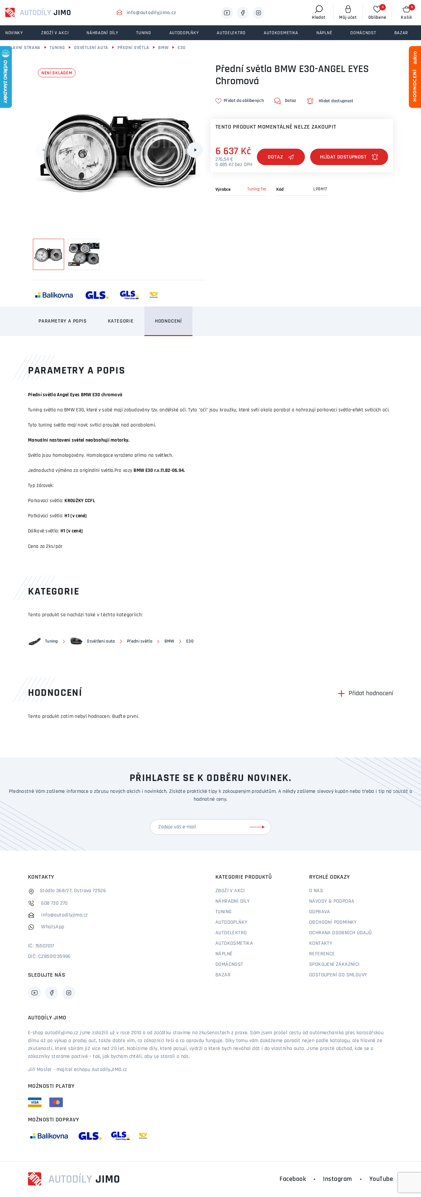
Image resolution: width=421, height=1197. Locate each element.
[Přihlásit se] (258, 827)
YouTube (381, 1179)
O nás (316, 890)
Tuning (57, 47)
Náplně (224, 954)
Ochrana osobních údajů (340, 933)
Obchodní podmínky (333, 922)
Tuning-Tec (256, 189)
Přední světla (133, 47)
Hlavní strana (24, 47)
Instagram (337, 1179)
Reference (322, 954)
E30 (181, 47)
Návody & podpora (331, 901)
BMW (163, 47)
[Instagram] (258, 13)
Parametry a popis (62, 321)
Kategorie (121, 321)
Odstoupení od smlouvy (338, 975)
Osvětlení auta (91, 47)
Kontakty (320, 943)
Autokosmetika (234, 943)
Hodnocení (168, 321)
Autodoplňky (231, 922)
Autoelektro (231, 933)
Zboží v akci (230, 890)
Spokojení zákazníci (334, 964)
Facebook (293, 1179)
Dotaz (275, 157)
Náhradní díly (232, 901)
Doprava (319, 912)
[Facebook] (243, 13)
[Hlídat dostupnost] (349, 157)
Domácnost (229, 964)
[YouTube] (227, 13)
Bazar (223, 975)
